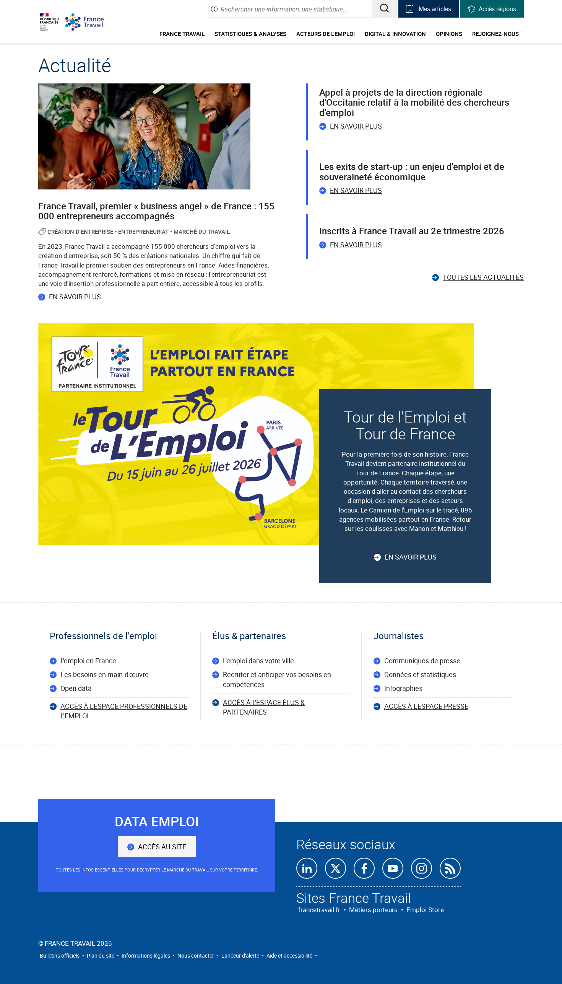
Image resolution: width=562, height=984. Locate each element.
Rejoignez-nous (495, 34)
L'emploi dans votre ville (258, 660)
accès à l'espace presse (426, 706)
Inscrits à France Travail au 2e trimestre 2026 (411, 231)
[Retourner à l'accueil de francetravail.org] (90, 22)
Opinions (449, 34)
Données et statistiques (420, 674)
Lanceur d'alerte (240, 955)
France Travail (182, 34)
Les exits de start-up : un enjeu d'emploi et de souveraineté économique (411, 171)
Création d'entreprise (80, 231)
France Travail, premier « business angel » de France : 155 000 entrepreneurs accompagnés (156, 211)
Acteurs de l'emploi (325, 34)
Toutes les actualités (483, 277)
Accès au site (162, 846)
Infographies (403, 688)
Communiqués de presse (422, 660)
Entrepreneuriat (143, 231)
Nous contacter (195, 955)
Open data (76, 688)
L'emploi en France (88, 660)
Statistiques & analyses (250, 34)
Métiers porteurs (373, 909)
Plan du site (100, 955)
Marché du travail (202, 231)
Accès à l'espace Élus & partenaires (264, 707)
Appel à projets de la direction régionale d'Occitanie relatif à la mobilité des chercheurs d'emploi (414, 102)
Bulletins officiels (60, 955)
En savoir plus (75, 296)
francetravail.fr (319, 909)
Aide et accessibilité (289, 955)
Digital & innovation (395, 34)
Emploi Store (425, 909)
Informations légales (146, 955)
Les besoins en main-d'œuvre (104, 674)
